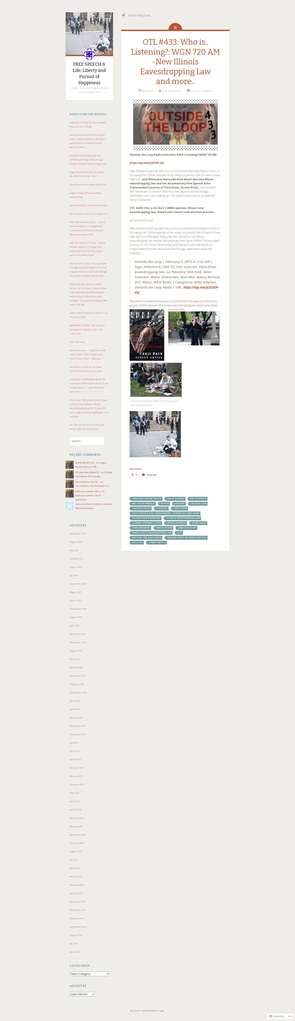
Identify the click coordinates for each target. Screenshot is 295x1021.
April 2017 (75, 751)
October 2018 (77, 684)
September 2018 (78, 692)
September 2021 (78, 583)
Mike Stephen (164, 528)
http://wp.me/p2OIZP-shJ (147, 163)
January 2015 (76, 893)
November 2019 (78, 633)
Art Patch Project (143, 503)
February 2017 (77, 767)
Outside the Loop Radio (146, 537)
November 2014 (78, 910)
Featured (148, 91)
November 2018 (78, 675)
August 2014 (76, 935)
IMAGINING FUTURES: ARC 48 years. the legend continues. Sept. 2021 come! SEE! (87, 329)
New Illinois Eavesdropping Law (151, 533)
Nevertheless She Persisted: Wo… (93, 485)
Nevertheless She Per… (87, 481)
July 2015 (74, 859)
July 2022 (74, 575)
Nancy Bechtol (187, 528)
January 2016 (76, 826)
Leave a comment (202, 91)
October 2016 (77, 784)
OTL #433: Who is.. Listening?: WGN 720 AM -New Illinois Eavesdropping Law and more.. (175, 61)
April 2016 (75, 801)
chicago (180, 503)
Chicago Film (198, 503)
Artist (165, 503)
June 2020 (75, 625)
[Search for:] (85, 441)
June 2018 (75, 700)
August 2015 (76, 851)
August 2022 (76, 567)
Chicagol (162, 508)
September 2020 (78, 608)
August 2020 (76, 617)
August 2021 (76, 592)
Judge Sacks (199, 523)
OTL (180, 533)
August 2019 (76, 650)
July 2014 (74, 943)
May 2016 (74, 792)
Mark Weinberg (141, 528)
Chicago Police (141, 508)
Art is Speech (198, 498)
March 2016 (75, 809)
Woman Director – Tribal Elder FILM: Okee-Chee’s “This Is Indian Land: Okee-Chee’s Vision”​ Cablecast (88, 354)
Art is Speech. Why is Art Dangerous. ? (89, 213)
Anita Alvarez (175, 498)
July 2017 (74, 742)
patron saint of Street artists (187, 537)
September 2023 (78, 533)
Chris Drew (180, 508)
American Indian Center (146, 498)
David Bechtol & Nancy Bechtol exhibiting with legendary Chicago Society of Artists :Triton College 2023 (88, 159)
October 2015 (77, 843)
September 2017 (78, 734)
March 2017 (75, 759)
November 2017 (78, 726)
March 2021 (75, 600)
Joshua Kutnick (176, 523)
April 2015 (75, 868)
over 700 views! (77, 342)
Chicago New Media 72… (88, 472)
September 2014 (78, 926)
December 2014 (78, 901)
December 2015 (78, 834)
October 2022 (77, 558)
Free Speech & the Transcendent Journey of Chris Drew (165, 513)
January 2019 (76, 667)
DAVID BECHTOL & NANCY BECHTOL (88, 184)
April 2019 (75, 659)
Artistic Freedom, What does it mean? (88, 205)
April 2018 (75, 709)
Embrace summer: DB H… (88, 491)
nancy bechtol (82, 504)
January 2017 (76, 776)
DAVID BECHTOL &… (85, 462)
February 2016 (77, 818)
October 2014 (77, 918)
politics (137, 542)
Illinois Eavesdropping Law (183, 518)
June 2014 (75, 951)
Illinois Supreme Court (146, 523)
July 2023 (74, 550)
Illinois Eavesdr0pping (146, 518)
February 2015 (77, 884)
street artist (157, 542)
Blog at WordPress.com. (147, 1010)
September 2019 (78, 642)
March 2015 (75, 876)
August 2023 (76, 541)
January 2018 (76, 717)
